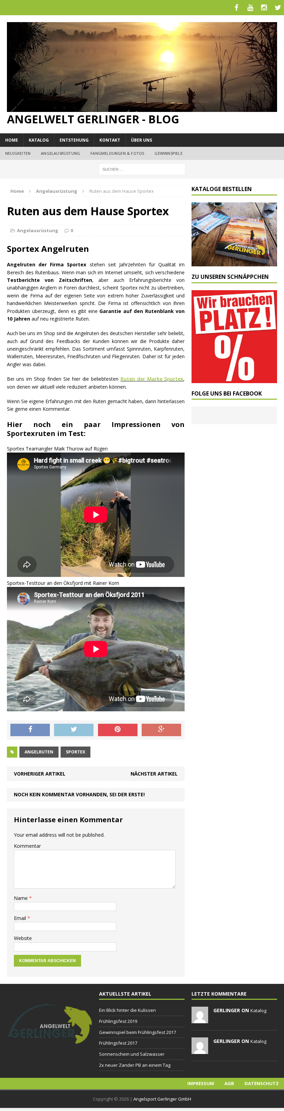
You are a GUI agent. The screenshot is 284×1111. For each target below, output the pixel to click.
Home (11, 140)
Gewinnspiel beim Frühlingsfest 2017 (137, 1032)
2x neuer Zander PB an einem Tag (134, 1065)
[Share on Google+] (161, 730)
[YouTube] (250, 7)
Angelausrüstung (60, 153)
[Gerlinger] (49, 1040)
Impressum (200, 1083)
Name (21, 898)
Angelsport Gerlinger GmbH (162, 1099)
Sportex (75, 752)
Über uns (141, 140)
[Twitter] (278, 7)
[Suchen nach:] (142, 168)
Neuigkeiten (17, 153)
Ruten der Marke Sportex (152, 379)
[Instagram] (264, 7)
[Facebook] (236, 7)
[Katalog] (234, 262)
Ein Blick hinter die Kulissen (127, 1010)
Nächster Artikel (154, 773)
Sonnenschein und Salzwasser (132, 1054)
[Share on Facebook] (30, 730)
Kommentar (27, 846)
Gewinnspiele (168, 153)
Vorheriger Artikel (39, 773)
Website (23, 938)
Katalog (39, 140)
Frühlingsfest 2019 (118, 1021)
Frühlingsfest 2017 (118, 1043)
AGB (229, 1083)
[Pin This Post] (117, 730)
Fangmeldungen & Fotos (117, 153)
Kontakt (109, 140)
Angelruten (39, 752)
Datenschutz (262, 1083)
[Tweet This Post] (74, 730)
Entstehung (74, 140)
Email (20, 918)
